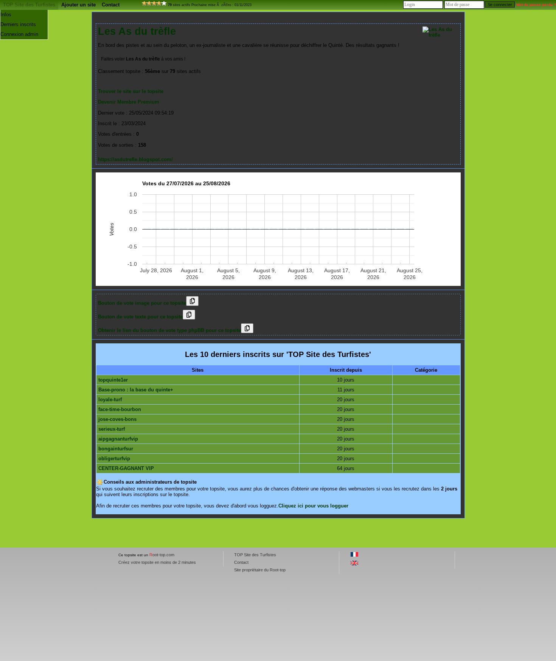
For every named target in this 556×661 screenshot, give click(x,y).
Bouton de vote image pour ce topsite (142, 303)
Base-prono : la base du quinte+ (135, 390)
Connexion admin (19, 34)
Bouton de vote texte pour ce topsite (140, 317)
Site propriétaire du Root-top (260, 570)
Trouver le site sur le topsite (130, 91)
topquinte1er (113, 380)
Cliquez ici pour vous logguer (313, 506)
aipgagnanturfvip (118, 439)
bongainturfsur (115, 449)
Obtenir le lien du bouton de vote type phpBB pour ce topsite (169, 330)
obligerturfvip (114, 458)
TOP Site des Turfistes (29, 5)
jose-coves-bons (117, 419)
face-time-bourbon (119, 409)
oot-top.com (161, 554)
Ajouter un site (78, 5)
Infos (5, 14)
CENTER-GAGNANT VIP (126, 468)
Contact (111, 5)
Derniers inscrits (18, 24)
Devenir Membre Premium (128, 102)
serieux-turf (111, 429)
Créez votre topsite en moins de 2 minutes (157, 562)
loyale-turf (110, 399)
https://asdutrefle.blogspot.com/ (135, 159)
